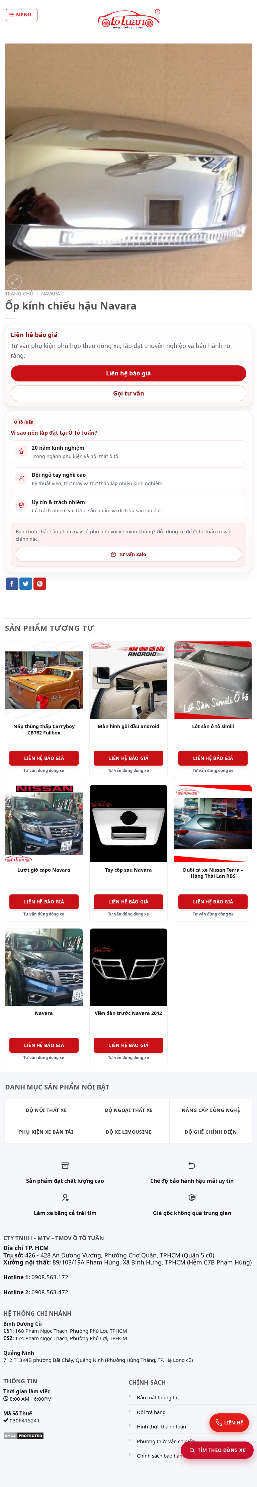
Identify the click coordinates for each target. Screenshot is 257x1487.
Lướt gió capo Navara (43, 870)
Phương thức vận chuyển (166, 1441)
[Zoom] (14, 281)
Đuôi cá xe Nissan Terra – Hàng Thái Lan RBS (213, 873)
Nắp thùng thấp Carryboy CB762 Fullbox (44, 729)
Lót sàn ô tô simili (213, 726)
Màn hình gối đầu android (128, 726)
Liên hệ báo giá (128, 373)
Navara (50, 293)
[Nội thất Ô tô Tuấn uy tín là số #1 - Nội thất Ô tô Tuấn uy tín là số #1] (128, 19)
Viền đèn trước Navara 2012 (128, 1013)
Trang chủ (19, 293)
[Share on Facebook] (12, 584)
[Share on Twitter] (25, 584)
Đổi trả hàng (151, 1412)
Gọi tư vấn (128, 393)
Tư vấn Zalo (132, 554)
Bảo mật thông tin (158, 1397)
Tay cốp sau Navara (128, 870)
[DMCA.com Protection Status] (23, 1435)
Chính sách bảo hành (161, 1455)
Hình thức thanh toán (161, 1426)
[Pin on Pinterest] (39, 584)
